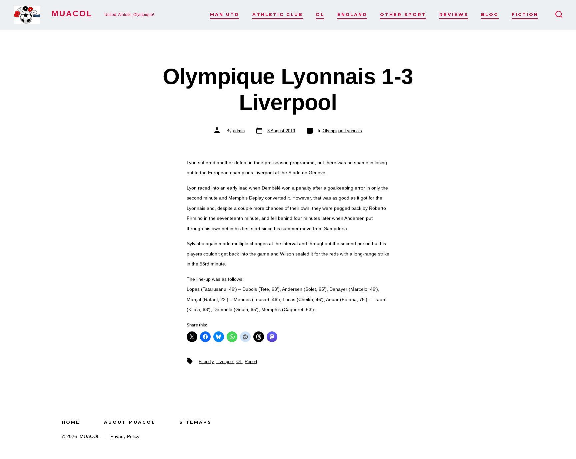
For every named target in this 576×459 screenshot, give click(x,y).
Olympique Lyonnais (342, 130)
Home (71, 422)
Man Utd (224, 14)
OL (320, 14)
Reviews (453, 14)
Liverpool (225, 361)
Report (251, 361)
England (352, 14)
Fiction (525, 14)
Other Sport (403, 14)
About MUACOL (129, 422)
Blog (490, 14)
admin (239, 130)
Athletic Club (277, 14)
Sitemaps (195, 422)
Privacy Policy (124, 436)
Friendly (206, 361)
